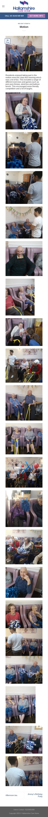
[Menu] (3, 6)
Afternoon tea (11, 795)
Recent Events (24, 23)
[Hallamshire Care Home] (24, 6)
